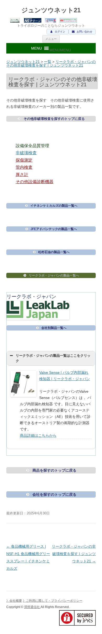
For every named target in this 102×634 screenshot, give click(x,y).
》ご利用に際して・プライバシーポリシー (52, 601)
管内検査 (24, 167)
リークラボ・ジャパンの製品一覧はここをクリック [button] (53, 358)
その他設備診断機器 (34, 181)
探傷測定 (24, 160)
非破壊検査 (26, 153)
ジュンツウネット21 (51, 10)
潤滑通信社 (32, 607)
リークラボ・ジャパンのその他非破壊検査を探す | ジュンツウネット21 (51, 63)
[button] (60, 50)
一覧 (47, 62)
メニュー (51, 38)
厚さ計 (22, 174)
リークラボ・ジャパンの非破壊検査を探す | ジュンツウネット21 (74, 553)
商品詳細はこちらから (38, 435)
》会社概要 (14, 601)
